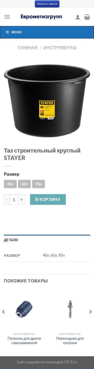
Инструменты (59, 47)
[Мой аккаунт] (77, 17)
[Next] (90, 322)
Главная (28, 47)
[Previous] (3, 322)
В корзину (47, 199)
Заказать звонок (47, 3)
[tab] (47, 240)
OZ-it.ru (70, 362)
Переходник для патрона (70, 340)
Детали (11, 240)
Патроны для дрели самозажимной (24, 340)
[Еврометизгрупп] (42, 17)
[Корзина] (87, 17)
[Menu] (7, 16)
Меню (16, 32)
